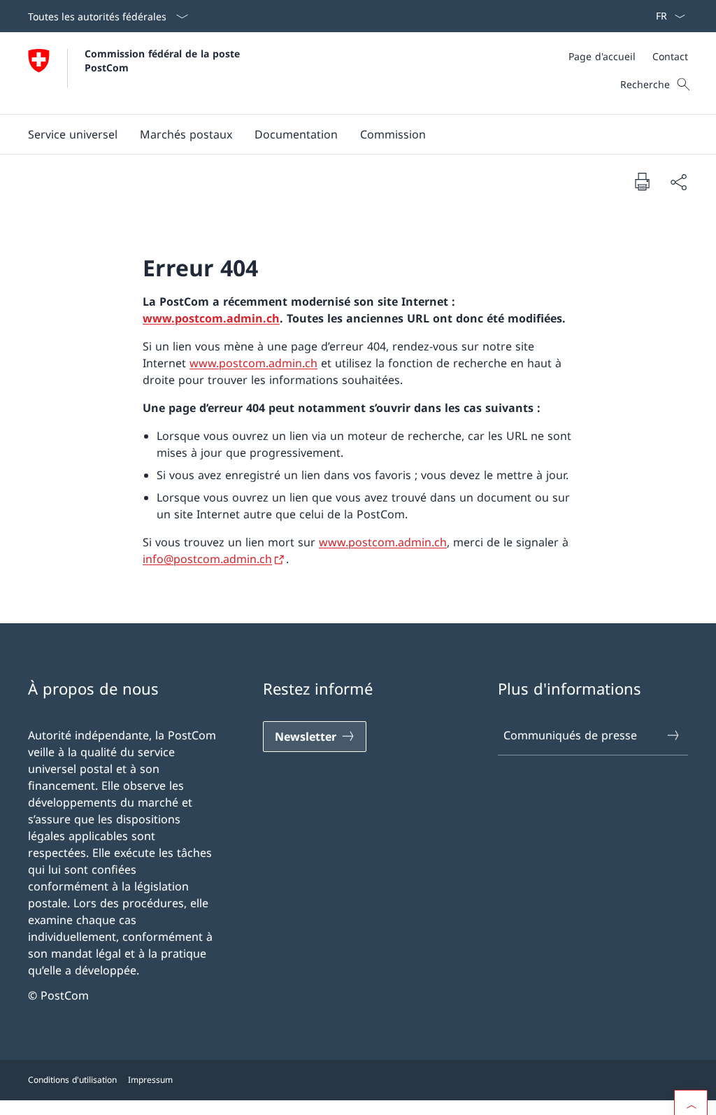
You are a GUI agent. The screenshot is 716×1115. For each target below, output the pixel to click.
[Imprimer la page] (642, 181)
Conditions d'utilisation (72, 1080)
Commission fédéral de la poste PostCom (164, 60)
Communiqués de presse (570, 735)
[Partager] (678, 182)
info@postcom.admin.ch (207, 559)
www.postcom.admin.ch (211, 318)
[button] (73, 134)
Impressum (150, 1080)
